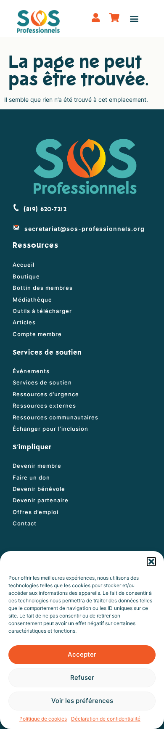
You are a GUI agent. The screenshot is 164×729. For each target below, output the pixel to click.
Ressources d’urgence (46, 394)
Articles (24, 322)
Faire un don (31, 477)
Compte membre (37, 334)
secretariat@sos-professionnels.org (84, 228)
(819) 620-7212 (45, 209)
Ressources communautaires (55, 417)
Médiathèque (32, 299)
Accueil (23, 264)
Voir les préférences (82, 701)
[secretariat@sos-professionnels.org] (16, 227)
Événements (31, 371)
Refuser (82, 677)
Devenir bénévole (39, 488)
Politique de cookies (43, 719)
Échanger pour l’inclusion (50, 428)
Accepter (82, 654)
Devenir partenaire (41, 500)
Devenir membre (37, 465)
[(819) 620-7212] (16, 207)
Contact (25, 523)
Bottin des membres (43, 287)
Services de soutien (42, 382)
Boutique (26, 276)
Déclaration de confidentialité (105, 719)
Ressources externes (44, 405)
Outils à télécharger (42, 311)
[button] (151, 561)
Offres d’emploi (35, 512)
